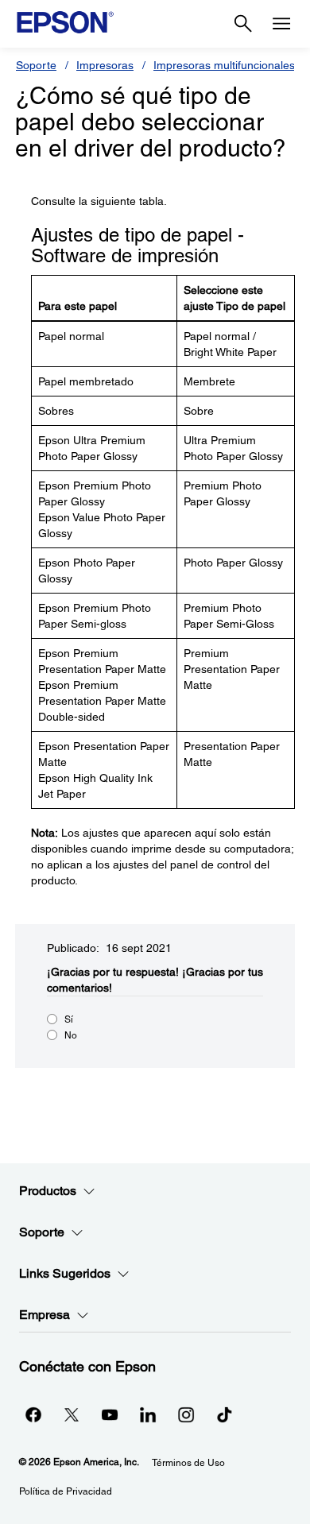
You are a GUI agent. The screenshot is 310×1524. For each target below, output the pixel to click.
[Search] (243, 24)
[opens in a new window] (224, 1414)
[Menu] (281, 24)
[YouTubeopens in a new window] (109, 1414)
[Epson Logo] (65, 22)
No (70, 1035)
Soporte (36, 65)
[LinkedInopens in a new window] (148, 1414)
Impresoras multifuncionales (224, 65)
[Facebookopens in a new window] (33, 1414)
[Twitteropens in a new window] (71, 1414)
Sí (68, 1019)
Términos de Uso (188, 1462)
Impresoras (105, 65)
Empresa (44, 1314)
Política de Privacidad (65, 1491)
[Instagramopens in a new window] (186, 1414)
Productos (47, 1190)
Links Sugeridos (64, 1273)
